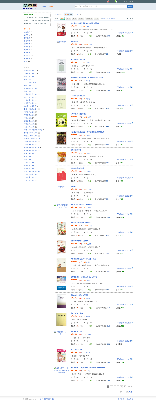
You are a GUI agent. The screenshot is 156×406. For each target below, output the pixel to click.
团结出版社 (29, 159)
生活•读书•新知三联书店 (33, 139)
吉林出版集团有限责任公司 (34, 130)
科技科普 (28, 59)
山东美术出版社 (31, 73)
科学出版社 (29, 85)
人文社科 (28, 32)
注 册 (125, 1)
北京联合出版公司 (31, 106)
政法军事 (28, 50)
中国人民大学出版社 (32, 174)
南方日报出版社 (30, 97)
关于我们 (121, 399)
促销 (44, 6)
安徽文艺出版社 (30, 121)
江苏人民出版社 (30, 127)
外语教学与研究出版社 (32, 147)
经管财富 (28, 53)
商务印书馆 (29, 79)
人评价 (86, 26)
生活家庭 (28, 47)
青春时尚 (28, 41)
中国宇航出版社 (31, 70)
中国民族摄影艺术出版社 (33, 171)
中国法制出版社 (30, 180)
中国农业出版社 (30, 100)
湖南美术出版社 (30, 112)
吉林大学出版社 (30, 153)
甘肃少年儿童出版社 (32, 133)
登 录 (131, 1)
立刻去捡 (124, 33)
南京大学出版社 (30, 76)
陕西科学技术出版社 (32, 150)
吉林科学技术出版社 (32, 88)
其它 (27, 61)
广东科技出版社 (30, 115)
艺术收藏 (28, 38)
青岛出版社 (29, 156)
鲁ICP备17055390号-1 (47, 399)
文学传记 (28, 35)
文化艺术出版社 (30, 103)
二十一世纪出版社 (31, 82)
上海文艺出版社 (30, 162)
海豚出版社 (29, 118)
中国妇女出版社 (30, 168)
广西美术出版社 (30, 124)
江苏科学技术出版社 (32, 94)
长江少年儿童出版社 (32, 109)
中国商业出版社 (30, 177)
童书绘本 (28, 44)
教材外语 (28, 56)
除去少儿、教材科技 (108, 18)
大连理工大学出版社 (32, 136)
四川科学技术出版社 (32, 142)
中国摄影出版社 (30, 165)
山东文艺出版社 (30, 144)
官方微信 (130, 399)
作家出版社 (29, 91)
